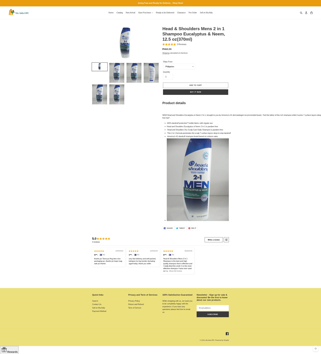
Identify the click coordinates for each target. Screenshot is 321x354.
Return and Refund (136, 304)
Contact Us (96, 304)
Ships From (168, 62)
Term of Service (134, 308)
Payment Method (99, 311)
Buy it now (195, 92)
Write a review (214, 240)
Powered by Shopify (222, 340)
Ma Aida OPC (210, 340)
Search (95, 301)
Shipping (165, 53)
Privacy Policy (134, 301)
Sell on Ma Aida (98, 308)
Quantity (166, 72)
